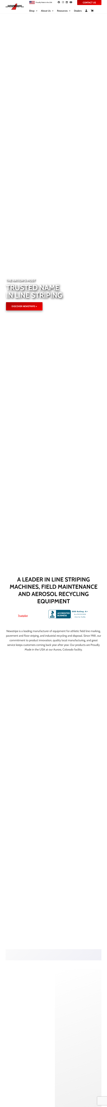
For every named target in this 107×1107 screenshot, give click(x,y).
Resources (62, 10)
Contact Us (89, 2)
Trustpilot (23, 615)
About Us (46, 10)
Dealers (78, 10)
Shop (32, 10)
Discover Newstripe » (24, 306)
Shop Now (22, 951)
